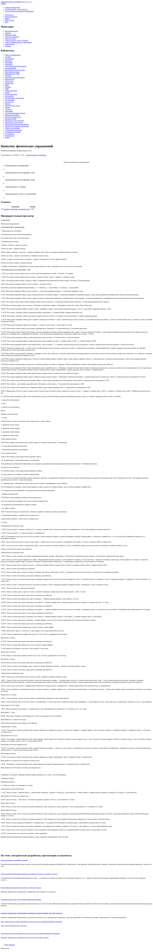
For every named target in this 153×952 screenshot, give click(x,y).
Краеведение (9, 79)
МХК (7, 85)
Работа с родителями (12, 128)
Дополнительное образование (15, 66)
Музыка (8, 87)
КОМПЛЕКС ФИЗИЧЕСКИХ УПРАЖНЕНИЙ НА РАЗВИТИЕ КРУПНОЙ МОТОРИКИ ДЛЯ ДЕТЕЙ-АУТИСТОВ (31, 913)
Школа (7, 18)
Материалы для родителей (14, 121)
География (8, 62)
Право (7, 92)
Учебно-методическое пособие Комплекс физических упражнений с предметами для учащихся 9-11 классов (29, 874)
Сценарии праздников (13, 132)
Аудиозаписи (9, 134)
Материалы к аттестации (14, 122)
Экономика (9, 111)
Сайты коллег (10, 44)
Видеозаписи (9, 136)
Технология (9, 102)
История (8, 76)
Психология (9, 96)
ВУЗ (6, 22)
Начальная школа (11, 17)
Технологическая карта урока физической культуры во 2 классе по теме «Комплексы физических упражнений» (30, 933)
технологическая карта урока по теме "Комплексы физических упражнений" (21, 899)
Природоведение (11, 94)
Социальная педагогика (13, 130)
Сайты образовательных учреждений (18, 42)
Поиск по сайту (10, 39)
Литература (9, 81)
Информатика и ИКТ (12, 74)
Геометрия (8, 64)
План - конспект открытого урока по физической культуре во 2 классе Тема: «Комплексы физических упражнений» (31, 921)
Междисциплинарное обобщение (17, 124)
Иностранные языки (12, 72)
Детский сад (9, 15)
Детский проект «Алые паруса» (16, 9)
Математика (9, 83)
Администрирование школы (15, 113)
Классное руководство (13, 117)
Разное (7, 137)
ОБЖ (7, 89)
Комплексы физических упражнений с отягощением (14, 860)
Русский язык (10, 100)
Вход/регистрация (11, 31)
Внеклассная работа (12, 115)
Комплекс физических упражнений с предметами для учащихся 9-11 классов (21, 887)
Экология (8, 109)
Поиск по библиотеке (12, 55)
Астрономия (9, 59)
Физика (7, 104)
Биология (8, 60)
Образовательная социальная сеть (16, 2)
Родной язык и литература (14, 98)
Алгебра (8, 57)
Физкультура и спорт (12, 106)
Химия (7, 107)
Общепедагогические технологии (17, 126)
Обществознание (11, 91)
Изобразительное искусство (15, 70)
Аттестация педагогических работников (19, 11)
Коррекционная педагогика (15, 77)
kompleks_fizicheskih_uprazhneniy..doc (16, 209)
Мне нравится (10, 945)
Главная (8, 33)
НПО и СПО (9, 20)
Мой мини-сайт (10, 35)
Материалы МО (10, 119)
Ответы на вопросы (12, 37)
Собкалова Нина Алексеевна (36, 155)
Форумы (8, 46)
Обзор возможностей (12, 7)
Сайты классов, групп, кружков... (17, 40)
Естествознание (10, 68)
